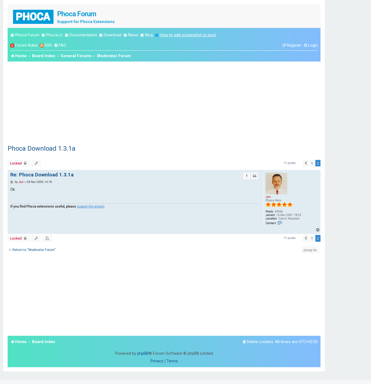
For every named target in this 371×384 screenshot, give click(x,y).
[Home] (33, 16)
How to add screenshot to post (188, 35)
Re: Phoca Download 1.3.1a (42, 175)
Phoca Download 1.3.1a (42, 148)
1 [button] (312, 163)
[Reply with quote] (254, 176)
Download (112, 35)
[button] (306, 163)
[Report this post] (246, 176)
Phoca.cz (54, 35)
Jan (268, 197)
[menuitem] (60, 45)
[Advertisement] (164, 102)
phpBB (143, 353)
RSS (48, 45)
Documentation (83, 35)
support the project (91, 206)
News (133, 35)
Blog (149, 35)
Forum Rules (26, 45)
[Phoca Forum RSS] (41, 45)
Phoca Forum (27, 35)
